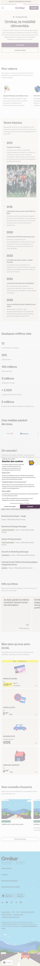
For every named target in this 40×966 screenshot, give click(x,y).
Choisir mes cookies (10, 506)
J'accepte (30, 506)
